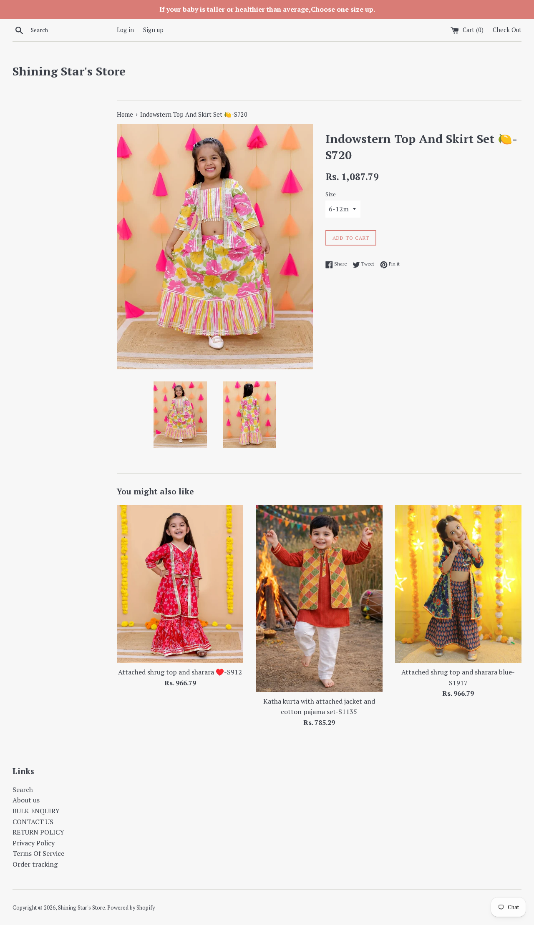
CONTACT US (33, 821)
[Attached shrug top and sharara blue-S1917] (458, 584)
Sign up (153, 30)
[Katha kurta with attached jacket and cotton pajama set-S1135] (319, 598)
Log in (125, 30)
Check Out (507, 30)
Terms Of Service (38, 853)
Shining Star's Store (69, 71)
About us (26, 800)
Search (23, 789)
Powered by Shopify (131, 907)
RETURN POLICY (38, 832)
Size (330, 194)
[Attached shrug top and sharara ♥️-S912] (180, 584)
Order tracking (35, 864)
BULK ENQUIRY (36, 810)
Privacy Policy (34, 842)
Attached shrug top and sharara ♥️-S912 (180, 672)
